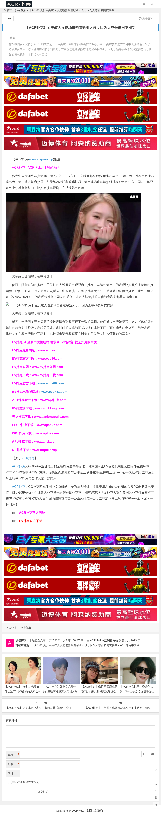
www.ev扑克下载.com (47, 375)
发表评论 (147, 18)
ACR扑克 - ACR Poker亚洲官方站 (35, 167)
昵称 (13, 755)
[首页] (156, 770)
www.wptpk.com (47, 433)
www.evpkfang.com (49, 408)
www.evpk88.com (54, 391)
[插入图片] (152, 754)
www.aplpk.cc (44, 441)
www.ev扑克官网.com (47, 367)
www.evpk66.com (51, 383)
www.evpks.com (50, 350)
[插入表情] (144, 754)
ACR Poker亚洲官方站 (104, 640)
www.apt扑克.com (53, 400)
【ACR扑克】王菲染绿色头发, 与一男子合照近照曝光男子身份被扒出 (137, 691)
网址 (10, 773)
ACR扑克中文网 (82, 810)
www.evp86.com (50, 358)
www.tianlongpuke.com (51, 416)
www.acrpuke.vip (41, 159)
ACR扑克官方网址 (32, 512)
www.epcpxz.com (49, 425)
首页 (9, 10)
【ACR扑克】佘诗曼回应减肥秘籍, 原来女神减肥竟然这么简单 (99, 691)
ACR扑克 (28, 458)
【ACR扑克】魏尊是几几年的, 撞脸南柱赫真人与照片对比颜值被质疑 (60, 691)
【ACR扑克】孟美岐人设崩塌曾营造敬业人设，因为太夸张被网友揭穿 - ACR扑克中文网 (85, 645)
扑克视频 (20, 10)
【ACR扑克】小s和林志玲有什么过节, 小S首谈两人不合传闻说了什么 (23, 691)
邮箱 (13, 764)
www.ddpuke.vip (44, 450)
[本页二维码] (156, 805)
